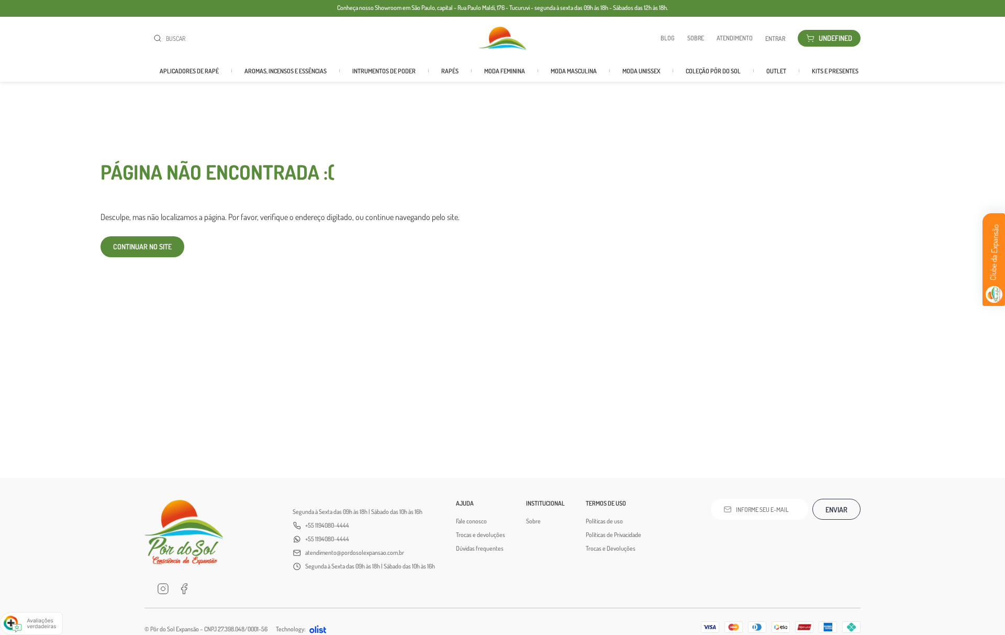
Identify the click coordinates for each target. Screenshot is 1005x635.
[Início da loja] (502, 38)
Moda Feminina (504, 71)
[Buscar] (159, 38)
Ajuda (465, 503)
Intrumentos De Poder (384, 71)
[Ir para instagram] (163, 589)
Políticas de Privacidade (613, 535)
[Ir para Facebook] (183, 589)
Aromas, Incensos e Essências (285, 71)
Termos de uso (606, 503)
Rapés (450, 71)
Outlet (776, 71)
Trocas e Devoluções (610, 548)
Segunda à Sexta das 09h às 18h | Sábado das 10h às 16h (357, 512)
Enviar (836, 509)
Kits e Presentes (835, 71)
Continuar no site (142, 246)
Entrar (775, 38)
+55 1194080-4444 (327, 525)
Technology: (290, 629)
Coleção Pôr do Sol (713, 71)
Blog (668, 38)
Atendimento (735, 38)
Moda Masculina (574, 71)
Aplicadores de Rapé (189, 71)
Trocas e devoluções (480, 535)
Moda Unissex (641, 71)
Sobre (695, 38)
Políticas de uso (604, 521)
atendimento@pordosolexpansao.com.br (354, 552)
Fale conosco (471, 521)
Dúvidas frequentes (480, 548)
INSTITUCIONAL (545, 503)
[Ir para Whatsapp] (204, 589)
